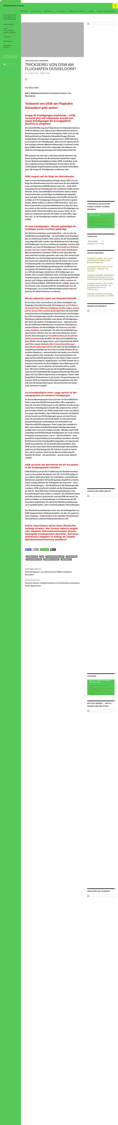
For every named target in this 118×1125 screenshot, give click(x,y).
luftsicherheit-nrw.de (13, 6)
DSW (26, 61)
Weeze (91, 11)
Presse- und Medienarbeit (106, 11)
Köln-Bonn (60, 11)
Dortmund (48, 11)
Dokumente (7, 37)
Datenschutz (8, 41)
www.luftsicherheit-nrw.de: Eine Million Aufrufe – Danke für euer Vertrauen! (100, 269)
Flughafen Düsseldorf (55, 556)
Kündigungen (72, 556)
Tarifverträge (8, 24)
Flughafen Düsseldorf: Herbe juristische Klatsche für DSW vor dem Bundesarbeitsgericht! (100, 260)
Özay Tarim (46, 73)
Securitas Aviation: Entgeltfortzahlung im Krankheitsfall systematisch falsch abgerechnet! (52, 583)
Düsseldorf (35, 11)
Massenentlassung (51, 559)
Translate (101, 243)
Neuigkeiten (43, 61)
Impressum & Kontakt (7, 46)
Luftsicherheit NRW (34, 559)
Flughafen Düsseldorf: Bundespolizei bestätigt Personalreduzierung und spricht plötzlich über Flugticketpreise (100, 277)
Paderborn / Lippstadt (76, 11)
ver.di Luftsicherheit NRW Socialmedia (9, 30)
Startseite (24, 11)
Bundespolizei (32, 556)
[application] (101, 220)
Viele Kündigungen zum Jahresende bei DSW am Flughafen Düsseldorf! (48, 572)
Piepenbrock (66, 559)
